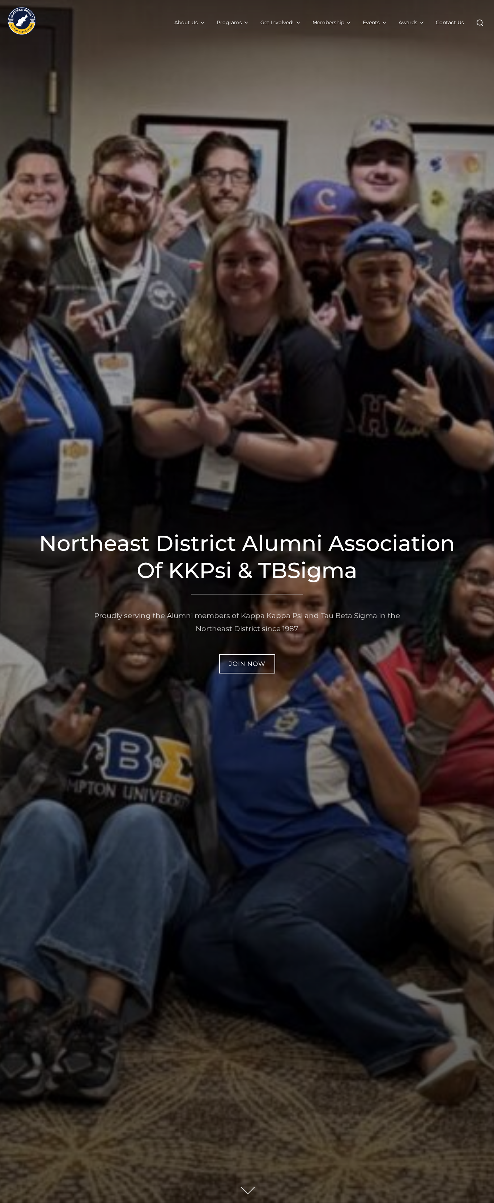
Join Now (247, 663)
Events (371, 22)
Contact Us (450, 22)
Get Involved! (277, 22)
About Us (186, 22)
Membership (328, 22)
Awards (408, 22)
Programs (229, 22)
